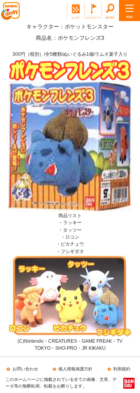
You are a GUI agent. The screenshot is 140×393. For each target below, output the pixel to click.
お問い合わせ (25, 368)
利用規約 (121, 368)
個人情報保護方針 (75, 368)
